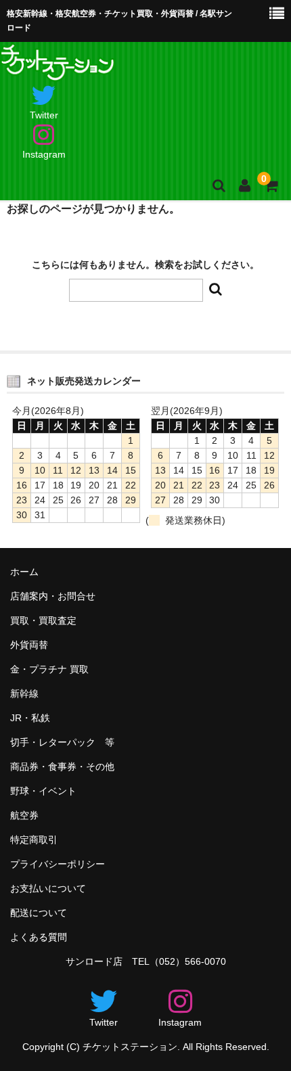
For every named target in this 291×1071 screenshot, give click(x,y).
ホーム (24, 571)
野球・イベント (43, 790)
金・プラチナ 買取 (49, 669)
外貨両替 (29, 644)
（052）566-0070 (188, 961)
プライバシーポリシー (57, 864)
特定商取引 (34, 839)
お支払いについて (48, 888)
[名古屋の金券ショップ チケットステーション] (58, 70)
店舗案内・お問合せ (52, 596)
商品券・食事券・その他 (62, 766)
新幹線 (24, 693)
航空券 (24, 815)
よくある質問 (38, 937)
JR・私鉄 (30, 717)
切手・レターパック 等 (62, 742)
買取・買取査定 (43, 620)
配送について (38, 912)
